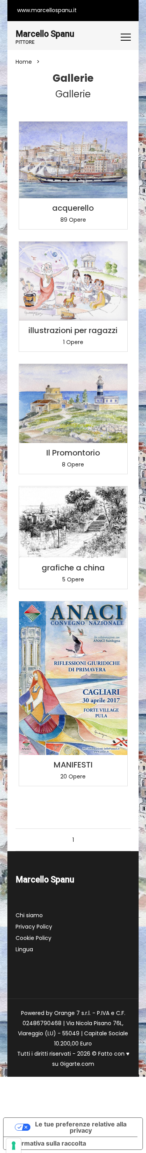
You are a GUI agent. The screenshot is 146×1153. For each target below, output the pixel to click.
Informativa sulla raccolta (48, 1143)
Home (24, 62)
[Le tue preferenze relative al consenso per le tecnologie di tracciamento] (13, 1145)
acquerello (73, 208)
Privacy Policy (34, 927)
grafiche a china (73, 567)
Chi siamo (29, 915)
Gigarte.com (77, 1064)
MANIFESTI (73, 764)
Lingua (24, 949)
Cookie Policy (33, 938)
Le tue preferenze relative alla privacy (81, 1127)
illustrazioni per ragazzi (73, 330)
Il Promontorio (73, 452)
